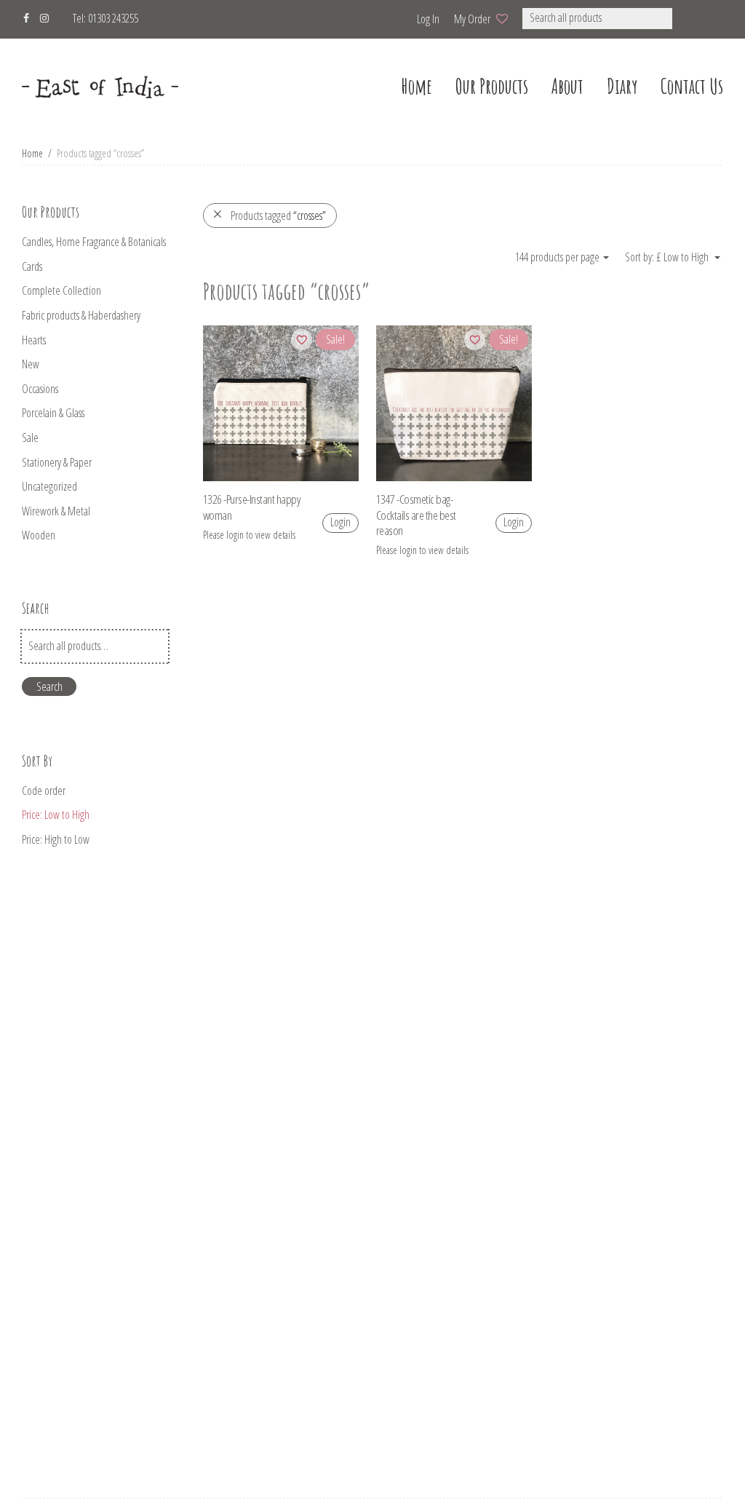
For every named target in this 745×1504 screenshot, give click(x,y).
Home (32, 153)
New (30, 364)
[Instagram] (44, 16)
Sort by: (640, 257)
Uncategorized (49, 486)
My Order (472, 19)
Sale (30, 438)
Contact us (692, 86)
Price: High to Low (55, 839)
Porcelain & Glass (53, 413)
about (567, 86)
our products (491, 86)
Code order (43, 791)
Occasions (40, 389)
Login (340, 522)
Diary (622, 86)
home (416, 86)
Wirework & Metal (56, 511)
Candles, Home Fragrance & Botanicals (94, 242)
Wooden (38, 535)
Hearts (34, 340)
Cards (32, 266)
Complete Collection (61, 290)
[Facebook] (26, 16)
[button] (691, 18)
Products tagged (278, 215)
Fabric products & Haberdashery (81, 315)
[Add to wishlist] (301, 339)
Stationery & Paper (57, 462)
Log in (428, 19)
